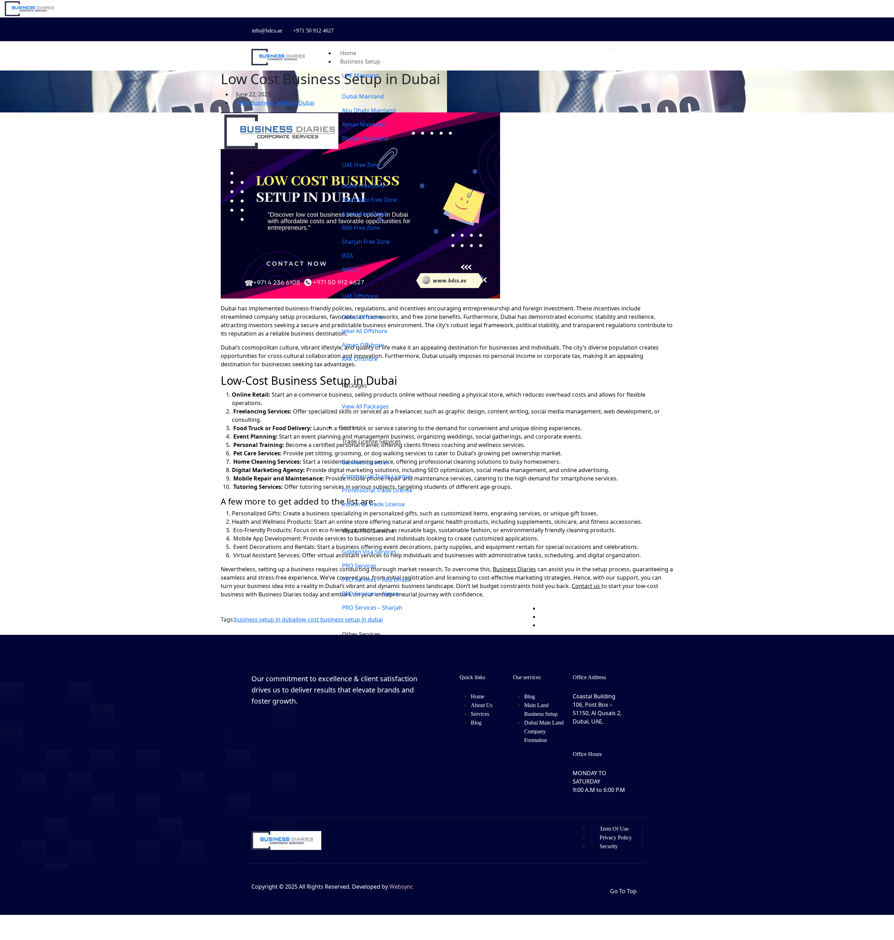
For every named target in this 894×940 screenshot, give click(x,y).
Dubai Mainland (363, 96)
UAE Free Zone (361, 165)
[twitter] (282, 736)
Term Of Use (614, 829)
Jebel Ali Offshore (364, 331)
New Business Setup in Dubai (275, 103)
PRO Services (359, 566)
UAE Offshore (360, 296)
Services (351, 427)
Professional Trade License (377, 490)
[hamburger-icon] (610, 49)
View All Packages (365, 406)
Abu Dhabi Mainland (369, 110)
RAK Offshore (360, 359)
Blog (476, 723)
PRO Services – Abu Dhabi (376, 579)
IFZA (347, 255)
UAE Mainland (360, 75)
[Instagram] (534, 26)
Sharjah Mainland (365, 138)
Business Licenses (365, 462)
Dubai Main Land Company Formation (544, 731)
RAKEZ (350, 269)
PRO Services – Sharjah (372, 607)
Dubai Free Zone (363, 186)
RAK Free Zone (361, 228)
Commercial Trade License (376, 476)
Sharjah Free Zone (366, 241)
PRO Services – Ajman (370, 593)
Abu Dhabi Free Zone (369, 200)
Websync (401, 886)
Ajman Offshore (363, 345)
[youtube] (553, 26)
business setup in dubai (265, 619)
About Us (481, 705)
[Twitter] (544, 26)
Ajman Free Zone (364, 214)
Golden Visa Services (369, 552)
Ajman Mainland (363, 124)
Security (609, 846)
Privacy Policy (616, 837)
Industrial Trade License (373, 504)
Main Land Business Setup (541, 709)
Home (477, 696)
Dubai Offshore (362, 317)
